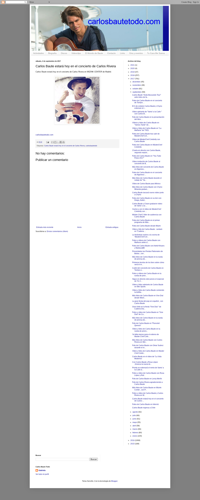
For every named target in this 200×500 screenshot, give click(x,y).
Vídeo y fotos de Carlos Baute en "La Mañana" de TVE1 (146, 129)
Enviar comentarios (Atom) (57, 231)
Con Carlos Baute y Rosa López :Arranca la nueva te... (145, 363)
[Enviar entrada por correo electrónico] (47, 142)
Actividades (38, 53)
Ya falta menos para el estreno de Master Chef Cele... (145, 335)
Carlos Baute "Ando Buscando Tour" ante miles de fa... (146, 96)
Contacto (111, 53)
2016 (132, 440)
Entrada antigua (112, 227)
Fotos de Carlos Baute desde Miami (146, 226)
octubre (136, 89)
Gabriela (42, 470)
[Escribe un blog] (55, 142)
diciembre (137, 82)
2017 (132, 79)
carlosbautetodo (91, 146)
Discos (64, 53)
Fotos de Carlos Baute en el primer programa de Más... (146, 221)
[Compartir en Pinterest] (63, 142)
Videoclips (76, 53)
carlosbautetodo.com (45, 135)
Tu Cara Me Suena (156, 53)
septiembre (137, 92)
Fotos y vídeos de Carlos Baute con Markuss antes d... (146, 241)
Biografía (52, 53)
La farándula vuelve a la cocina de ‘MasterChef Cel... (146, 236)
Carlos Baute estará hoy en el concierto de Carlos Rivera (64, 146)
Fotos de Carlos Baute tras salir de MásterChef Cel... (146, 135)
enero (135, 436)
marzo (135, 429)
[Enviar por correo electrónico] (52, 142)
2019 (132, 72)
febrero (136, 433)
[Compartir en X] (58, 142)
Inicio (79, 227)
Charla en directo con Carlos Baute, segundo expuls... (146, 151)
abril (134, 426)
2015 (132, 444)
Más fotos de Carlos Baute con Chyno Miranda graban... (147, 188)
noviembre (137, 85)
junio (135, 419)
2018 (132, 75)
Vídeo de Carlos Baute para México (146, 184)
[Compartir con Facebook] (60, 142)
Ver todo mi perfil (42, 474)
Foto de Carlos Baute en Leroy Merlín (147, 379)
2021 (132, 65)
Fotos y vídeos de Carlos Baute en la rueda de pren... (146, 274)
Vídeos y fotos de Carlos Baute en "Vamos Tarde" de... (145, 124)
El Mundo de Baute (94, 53)
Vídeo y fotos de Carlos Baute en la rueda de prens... (146, 330)
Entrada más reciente (44, 227)
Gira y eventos (136, 53)
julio (134, 415)
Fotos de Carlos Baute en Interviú (145, 404)
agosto (135, 412)
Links (122, 53)
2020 (132, 68)
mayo (135, 422)
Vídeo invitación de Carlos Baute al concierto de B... (146, 162)
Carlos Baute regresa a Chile (143, 408)
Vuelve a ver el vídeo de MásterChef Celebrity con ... (146, 210)
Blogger (114, 481)
